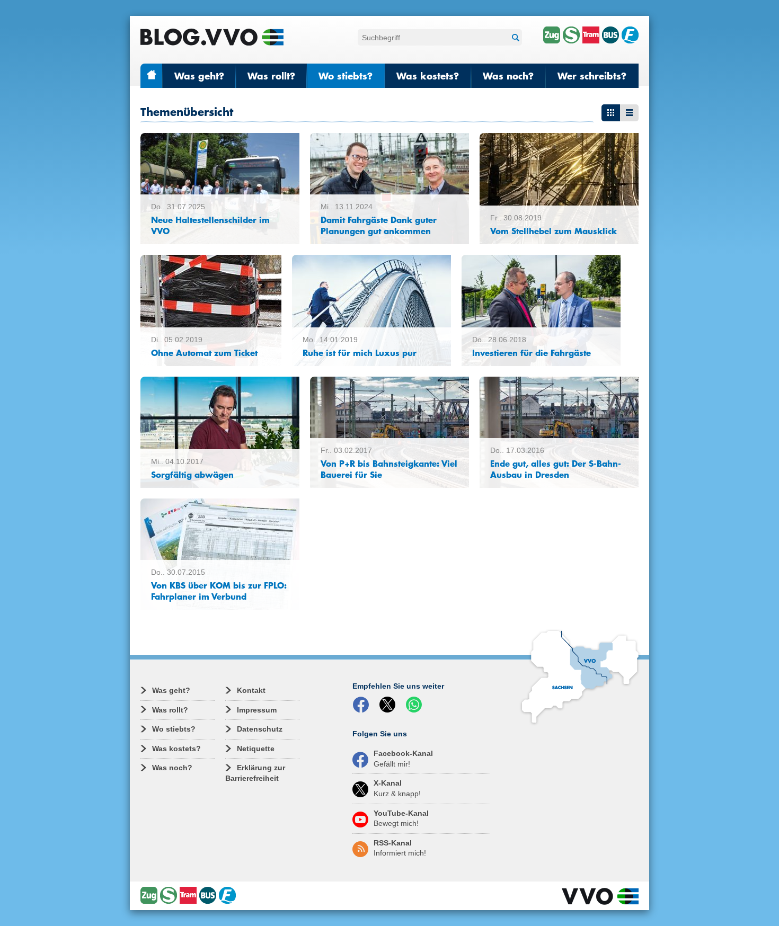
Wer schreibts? (591, 76)
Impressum (257, 710)
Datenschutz (259, 729)
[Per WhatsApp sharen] (416, 705)
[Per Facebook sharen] (363, 705)
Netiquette (256, 748)
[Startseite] (212, 37)
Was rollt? (271, 76)
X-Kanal (397, 788)
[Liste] (629, 112)
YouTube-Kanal (401, 818)
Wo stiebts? (345, 76)
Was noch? (508, 76)
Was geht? (199, 76)
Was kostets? (427, 76)
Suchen (514, 37)
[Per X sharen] (389, 705)
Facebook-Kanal (403, 758)
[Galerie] (610, 112)
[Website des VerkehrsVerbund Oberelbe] (600, 896)
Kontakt (251, 690)
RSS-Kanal (400, 848)
